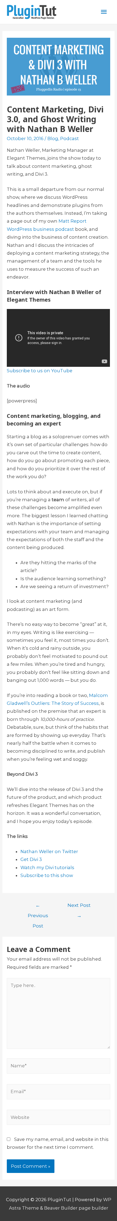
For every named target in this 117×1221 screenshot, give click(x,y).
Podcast (69, 138)
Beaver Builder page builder (76, 1208)
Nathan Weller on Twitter (49, 851)
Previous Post (38, 906)
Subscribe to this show (46, 875)
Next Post (79, 906)
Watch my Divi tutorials (47, 867)
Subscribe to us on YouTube (39, 370)
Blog (52, 138)
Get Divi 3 (31, 859)
